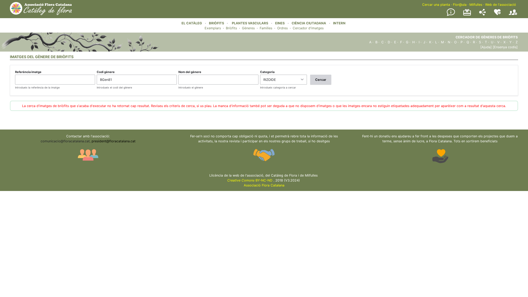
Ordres (282, 28)
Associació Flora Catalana (264, 185)
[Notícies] (451, 15)
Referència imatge (28, 72)
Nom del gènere (189, 72)
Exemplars (213, 28)
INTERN (339, 23)
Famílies (266, 28)
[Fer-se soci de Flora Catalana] (513, 15)
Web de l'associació (500, 4)
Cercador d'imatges (308, 28)
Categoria (267, 72)
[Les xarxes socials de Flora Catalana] (482, 14)
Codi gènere (106, 72)
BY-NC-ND (249, 180)
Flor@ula (460, 4)
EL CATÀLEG (192, 23)
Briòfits (231, 28)
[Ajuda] (486, 47)
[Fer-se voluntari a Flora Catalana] (497, 14)
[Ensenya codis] (505, 47)
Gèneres (248, 28)
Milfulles (475, 4)
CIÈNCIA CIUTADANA (309, 23)
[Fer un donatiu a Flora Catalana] (467, 15)
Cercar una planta (436, 4)
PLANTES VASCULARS (250, 23)
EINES (280, 23)
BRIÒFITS (217, 23)
